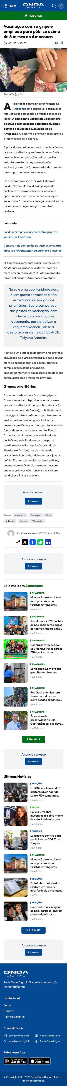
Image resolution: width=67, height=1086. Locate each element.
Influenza (10, 521)
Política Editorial (14, 1016)
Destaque (35, 515)
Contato (9, 1011)
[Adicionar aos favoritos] (56, 43)
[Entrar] (61, 6)
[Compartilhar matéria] (61, 43)
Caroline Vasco (29, 533)
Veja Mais (33, 930)
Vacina (23, 521)
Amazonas (19, 108)
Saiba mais (33, 501)
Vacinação (37, 521)
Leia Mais (33, 739)
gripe (48, 515)
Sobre (7, 1005)
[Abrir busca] (54, 5)
